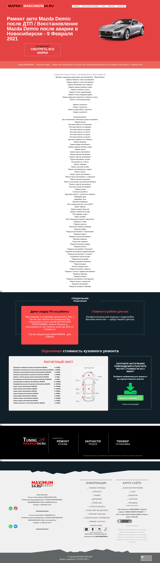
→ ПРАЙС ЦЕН (96, 503)
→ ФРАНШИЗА (132, 503)
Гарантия (111, 6)
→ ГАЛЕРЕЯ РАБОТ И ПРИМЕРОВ (96, 518)
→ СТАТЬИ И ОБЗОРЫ (96, 507)
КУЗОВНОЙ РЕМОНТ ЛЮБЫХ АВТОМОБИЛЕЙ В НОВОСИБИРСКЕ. (80, 75)
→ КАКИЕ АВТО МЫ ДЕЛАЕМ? (96, 510)
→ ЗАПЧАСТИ (96, 492)
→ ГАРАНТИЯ (132, 499)
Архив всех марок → (44, 65)
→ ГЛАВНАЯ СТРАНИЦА (96, 488)
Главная (76, 6)
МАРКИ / (16, 6)
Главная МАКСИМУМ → (27, 65)
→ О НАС (132, 492)
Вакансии (121, 6)
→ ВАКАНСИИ (132, 495)
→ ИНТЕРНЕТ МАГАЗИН (96, 514)
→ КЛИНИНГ (96, 522)
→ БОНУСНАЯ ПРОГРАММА (132, 488)
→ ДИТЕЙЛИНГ (96, 499)
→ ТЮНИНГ (96, 495)
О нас (103, 6)
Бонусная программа (90, 6)
